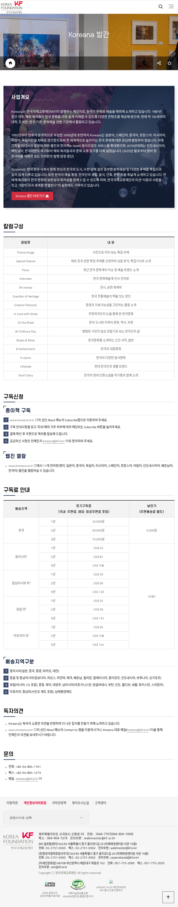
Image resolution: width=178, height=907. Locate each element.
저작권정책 (59, 803)
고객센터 (100, 803)
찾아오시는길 (80, 803)
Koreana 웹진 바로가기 (30, 196)
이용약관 (12, 803)
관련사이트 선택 (21, 817)
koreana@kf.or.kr (54, 441)
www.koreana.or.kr (22, 420)
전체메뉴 (171, 6)
